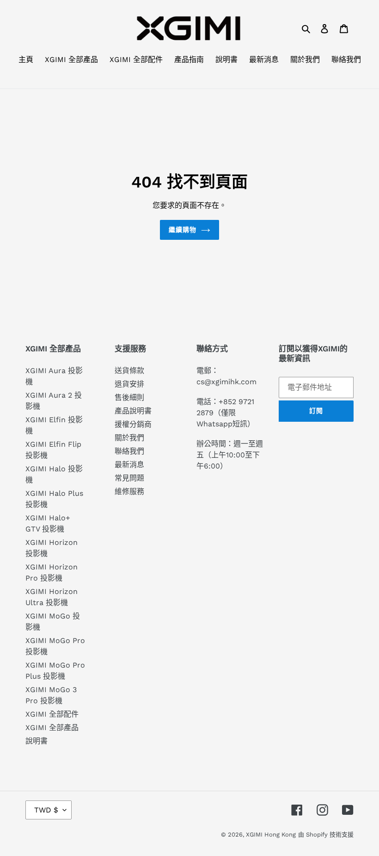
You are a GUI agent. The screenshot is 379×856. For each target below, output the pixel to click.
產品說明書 (133, 410)
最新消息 (129, 464)
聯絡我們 (129, 451)
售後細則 (129, 397)
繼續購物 (182, 229)
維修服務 (129, 491)
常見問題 (129, 478)
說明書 (36, 741)
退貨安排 (129, 384)
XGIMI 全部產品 (52, 727)
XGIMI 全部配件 (52, 714)
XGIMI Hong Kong (271, 834)
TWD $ (46, 810)
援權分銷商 (133, 424)
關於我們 (129, 437)
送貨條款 (129, 370)
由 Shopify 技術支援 (326, 834)
